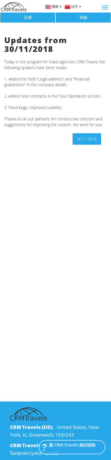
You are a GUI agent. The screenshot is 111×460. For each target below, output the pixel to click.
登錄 (83, 17)
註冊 (28, 17)
